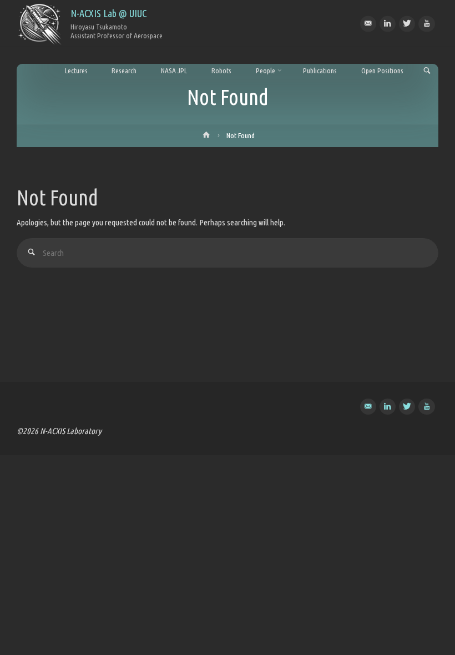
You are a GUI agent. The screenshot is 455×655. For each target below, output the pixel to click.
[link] (427, 71)
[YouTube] (426, 24)
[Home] (206, 137)
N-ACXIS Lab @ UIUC (108, 13)
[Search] (31, 253)
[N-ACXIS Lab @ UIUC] (39, 23)
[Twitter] (407, 24)
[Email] (368, 24)
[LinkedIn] (388, 24)
